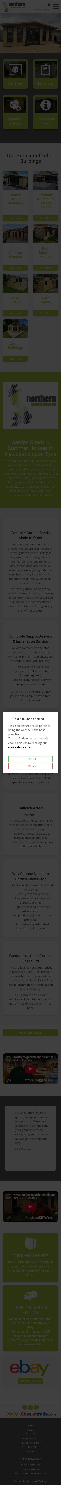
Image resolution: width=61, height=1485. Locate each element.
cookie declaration (20, 747)
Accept (32, 759)
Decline (32, 766)
